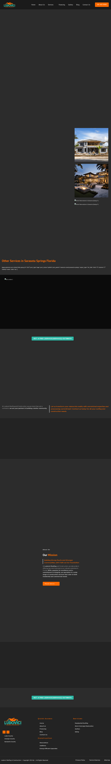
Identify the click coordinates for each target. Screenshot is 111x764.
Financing (62, 5)
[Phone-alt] (8, 732)
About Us (42, 5)
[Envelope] (4, 732)
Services (50, 5)
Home (33, 5)
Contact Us (86, 5)
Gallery (70, 5)
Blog (77, 5)
